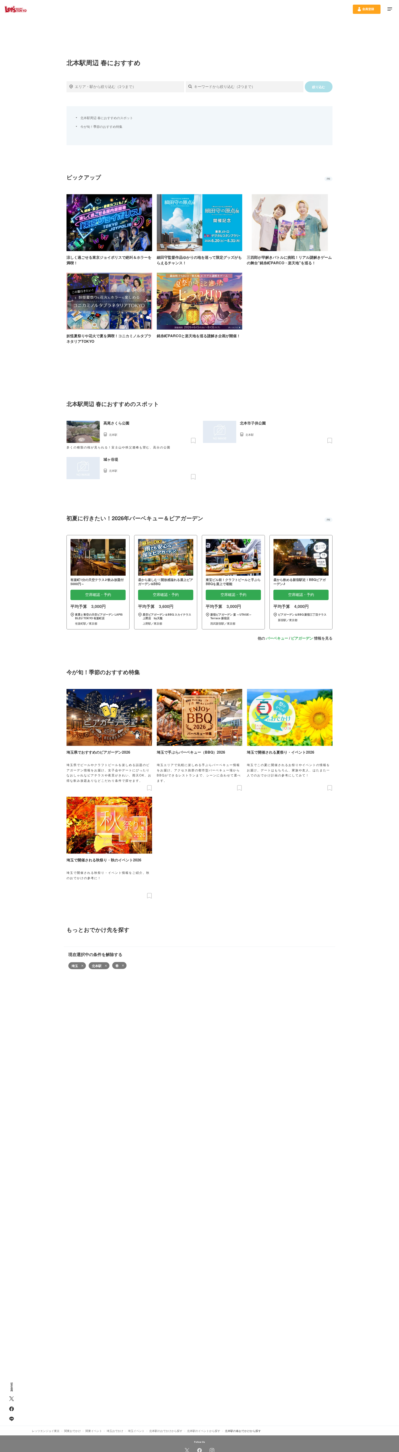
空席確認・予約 (98, 595)
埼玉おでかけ (115, 1431)
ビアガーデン (302, 638)
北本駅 (97, 965)
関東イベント (93, 1431)
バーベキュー (277, 638)
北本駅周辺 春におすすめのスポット (106, 117)
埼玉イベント (136, 1431)
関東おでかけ (72, 1431)
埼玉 (75, 965)
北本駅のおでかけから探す (165, 1431)
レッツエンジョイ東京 (46, 1431)
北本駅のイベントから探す (203, 1431)
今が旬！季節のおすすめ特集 (101, 126)
